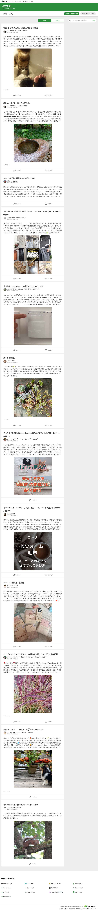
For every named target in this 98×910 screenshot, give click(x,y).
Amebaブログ (78, 884)
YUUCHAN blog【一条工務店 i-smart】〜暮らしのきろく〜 (23, 289)
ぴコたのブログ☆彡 (12, 585)
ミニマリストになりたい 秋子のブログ (17, 30)
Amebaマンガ (78, 888)
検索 (93, 20)
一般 (44, 20)
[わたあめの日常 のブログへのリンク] (5, 514)
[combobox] (82, 20)
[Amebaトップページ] (4, 1)
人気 (11, 13)
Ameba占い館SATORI (57, 892)
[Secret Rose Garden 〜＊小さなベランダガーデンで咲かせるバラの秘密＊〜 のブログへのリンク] (5, 657)
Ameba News (31, 892)
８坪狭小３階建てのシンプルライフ (16, 217)
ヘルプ (94, 908)
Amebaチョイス (7, 884)
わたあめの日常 (11, 514)
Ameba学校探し (7, 896)
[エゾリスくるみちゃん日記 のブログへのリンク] (5, 808)
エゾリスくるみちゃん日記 (14, 807)
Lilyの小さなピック (12, 181)
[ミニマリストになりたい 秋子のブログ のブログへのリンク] (5, 31)
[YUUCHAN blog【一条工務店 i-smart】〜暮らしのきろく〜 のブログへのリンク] (5, 289)
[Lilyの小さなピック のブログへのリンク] (5, 181)
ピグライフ (6, 892)
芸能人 (58, 20)
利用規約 (72, 908)
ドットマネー (30, 884)
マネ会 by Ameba (56, 884)
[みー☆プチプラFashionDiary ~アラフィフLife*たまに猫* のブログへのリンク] (5, 439)
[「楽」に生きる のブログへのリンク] (5, 361)
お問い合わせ (64, 908)
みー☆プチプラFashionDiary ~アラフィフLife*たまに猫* (22, 439)
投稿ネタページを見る (88, 14)
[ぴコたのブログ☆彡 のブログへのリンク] (5, 586)
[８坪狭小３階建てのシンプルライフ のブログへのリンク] (5, 218)
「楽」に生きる (11, 360)
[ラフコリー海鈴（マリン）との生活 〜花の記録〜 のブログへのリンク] (5, 732)
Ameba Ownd (7, 888)
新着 (5, 13)
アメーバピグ (30, 888)
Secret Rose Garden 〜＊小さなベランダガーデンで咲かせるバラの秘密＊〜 (27, 657)
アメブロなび (78, 892)
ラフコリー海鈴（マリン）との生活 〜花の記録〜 (20, 732)
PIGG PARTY (54, 888)
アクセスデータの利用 (83, 908)
